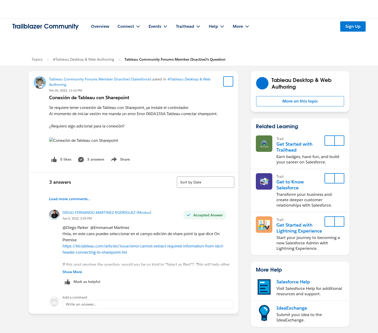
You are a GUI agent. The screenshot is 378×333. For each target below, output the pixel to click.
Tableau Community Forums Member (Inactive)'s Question (175, 59)
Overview (100, 26)
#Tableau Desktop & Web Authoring (83, 59)
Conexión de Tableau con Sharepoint (89, 97)
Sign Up (353, 26)
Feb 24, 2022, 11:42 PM (65, 90)
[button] (300, 101)
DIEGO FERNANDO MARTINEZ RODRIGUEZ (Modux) (106, 212)
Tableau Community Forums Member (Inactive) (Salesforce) (100, 79)
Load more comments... (70, 199)
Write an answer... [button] (81, 304)
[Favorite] (228, 81)
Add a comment (74, 297)
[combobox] (205, 182)
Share (119, 160)
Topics (37, 59)
